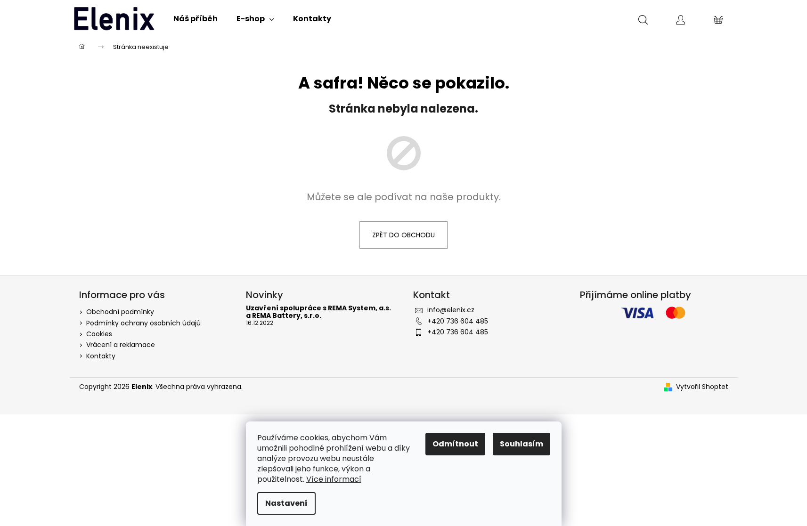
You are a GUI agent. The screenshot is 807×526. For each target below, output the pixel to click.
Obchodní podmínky (120, 311)
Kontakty (100, 356)
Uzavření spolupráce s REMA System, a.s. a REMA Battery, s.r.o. (318, 312)
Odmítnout (455, 443)
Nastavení (286, 503)
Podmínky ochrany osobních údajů (143, 323)
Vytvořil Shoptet (702, 386)
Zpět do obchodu (403, 235)
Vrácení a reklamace (120, 344)
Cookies (99, 334)
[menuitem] (195, 19)
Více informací (333, 479)
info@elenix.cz (450, 310)
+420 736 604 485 (457, 321)
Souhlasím (521, 443)
